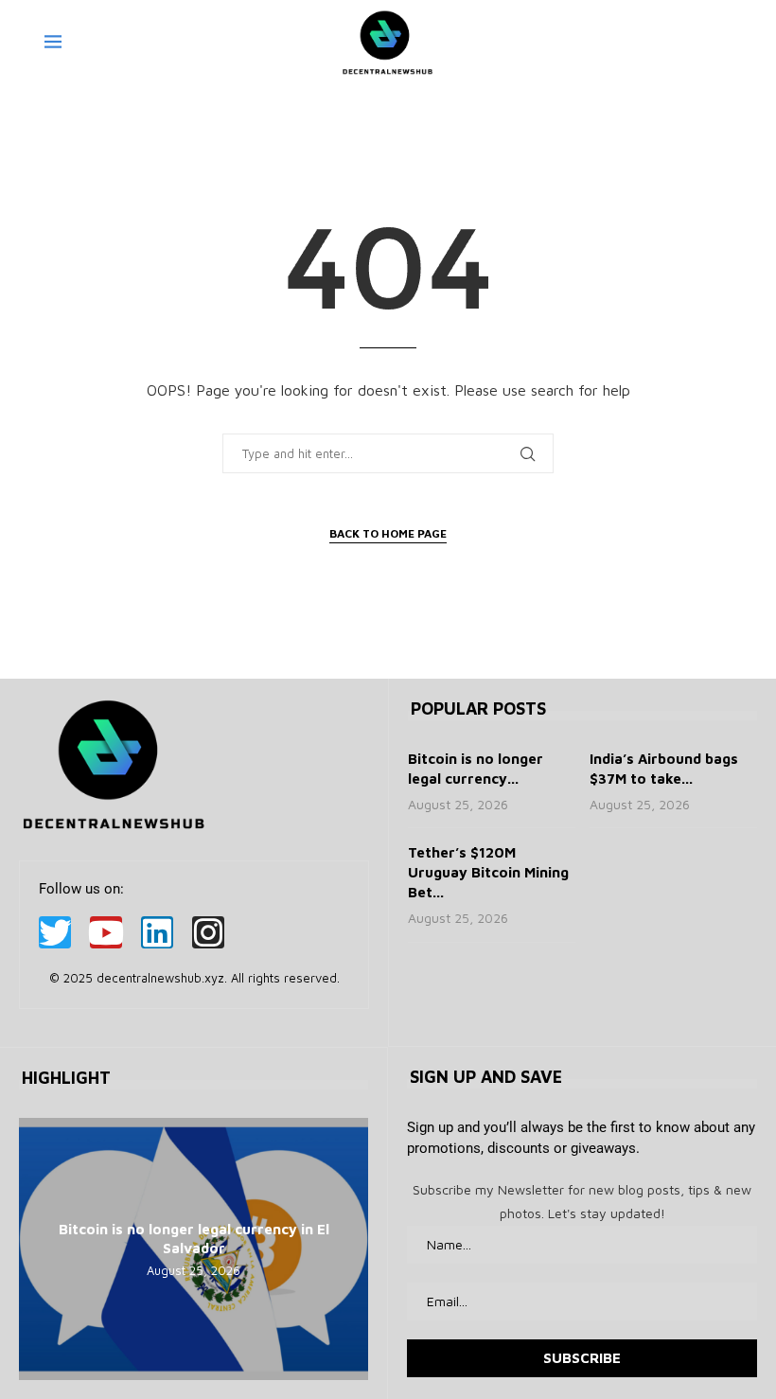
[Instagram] (208, 932)
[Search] (722, 42)
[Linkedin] (157, 932)
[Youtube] (106, 932)
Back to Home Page (388, 533)
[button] (36, 1248)
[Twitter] (55, 932)
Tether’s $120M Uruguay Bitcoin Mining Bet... (488, 872)
